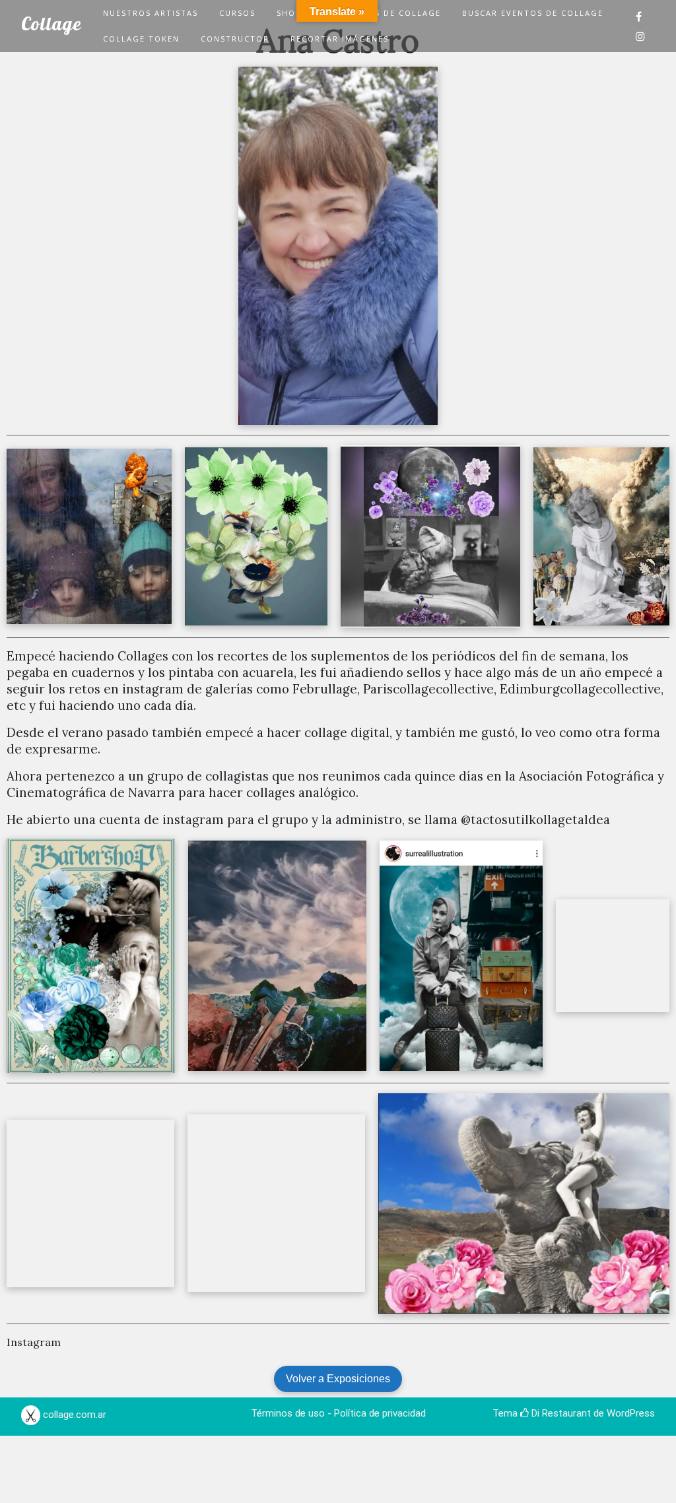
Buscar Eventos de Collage (532, 13)
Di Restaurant (560, 1413)
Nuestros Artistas (150, 13)
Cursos (237, 13)
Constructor (235, 39)
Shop (289, 13)
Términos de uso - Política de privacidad (338, 1413)
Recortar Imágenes (339, 39)
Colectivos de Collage (382, 13)
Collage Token (141, 39)
